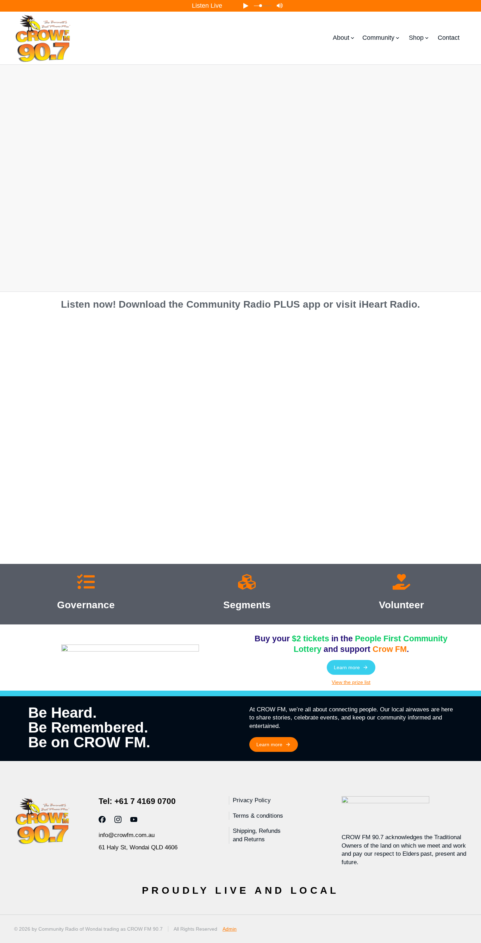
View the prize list (351, 682)
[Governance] (86, 583)
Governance (86, 604)
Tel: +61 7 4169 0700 (137, 801)
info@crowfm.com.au (127, 835)
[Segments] (247, 583)
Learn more (347, 667)
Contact (449, 37)
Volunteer (401, 604)
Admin (230, 929)
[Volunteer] (401, 583)
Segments (247, 604)
